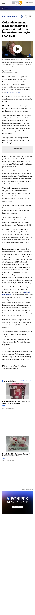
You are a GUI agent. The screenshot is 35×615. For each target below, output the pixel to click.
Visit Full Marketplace (27, 381)
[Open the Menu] (3, 2)
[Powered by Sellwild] (30, 489)
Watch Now (29, 2)
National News (9, 16)
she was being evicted (13, 92)
